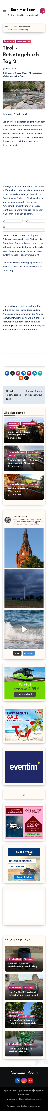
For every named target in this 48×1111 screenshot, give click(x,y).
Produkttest (15, 959)
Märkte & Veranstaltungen (21, 1016)
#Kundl (25, 73)
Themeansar (24, 1094)
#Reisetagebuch (10, 76)
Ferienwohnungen (16, 452)
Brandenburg (15, 1012)
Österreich (9, 41)
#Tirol (21, 76)
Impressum (12, 1099)
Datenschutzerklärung (30, 1099)
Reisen (11, 427)
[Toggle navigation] (5, 10)
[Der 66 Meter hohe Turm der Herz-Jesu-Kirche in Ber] (24, 548)
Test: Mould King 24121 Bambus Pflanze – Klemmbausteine (20, 1052)
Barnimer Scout (23, 10)
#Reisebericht (35, 73)
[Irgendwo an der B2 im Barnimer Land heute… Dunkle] (24, 588)
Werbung (28, 959)
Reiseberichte (23, 41)
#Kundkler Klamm (13, 73)
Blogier (37, 1090)
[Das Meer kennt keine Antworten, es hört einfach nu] (24, 629)
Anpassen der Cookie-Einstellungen (24, 1106)
